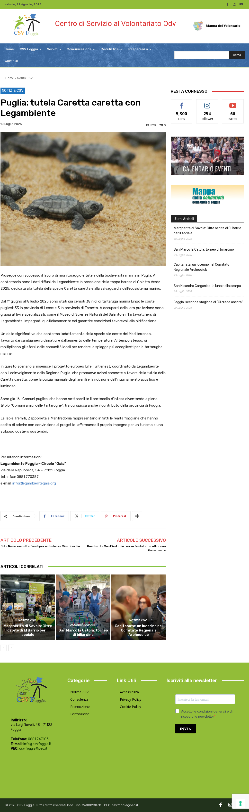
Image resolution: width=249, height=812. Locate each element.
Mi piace (182, 103)
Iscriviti (232, 103)
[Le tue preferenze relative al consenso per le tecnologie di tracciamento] (240, 803)
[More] (137, 516)
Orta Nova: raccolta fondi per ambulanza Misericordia (40, 546)
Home (9, 78)
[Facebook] (227, 4)
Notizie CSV (25, 78)
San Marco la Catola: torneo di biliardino (83, 632)
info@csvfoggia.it (37, 744)
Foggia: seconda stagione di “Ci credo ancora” (208, 302)
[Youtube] (241, 4)
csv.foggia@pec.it (33, 748)
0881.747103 (38, 739)
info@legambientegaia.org (34, 483)
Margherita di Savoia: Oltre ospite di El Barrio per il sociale (27, 630)
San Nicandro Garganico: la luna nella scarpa (207, 286)
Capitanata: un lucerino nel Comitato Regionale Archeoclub (139, 630)
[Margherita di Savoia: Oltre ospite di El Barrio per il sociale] (27, 607)
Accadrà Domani (82, 624)
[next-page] (11, 648)
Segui (207, 103)
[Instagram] (234, 4)
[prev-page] (3, 648)
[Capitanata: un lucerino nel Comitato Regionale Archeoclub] (138, 607)
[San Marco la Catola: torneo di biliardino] (83, 607)
